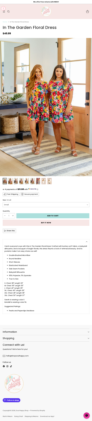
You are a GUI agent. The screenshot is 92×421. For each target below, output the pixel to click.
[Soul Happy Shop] (46, 11)
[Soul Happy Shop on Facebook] (3, 366)
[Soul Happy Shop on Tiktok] (11, 366)
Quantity (6, 211)
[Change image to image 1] (5, 181)
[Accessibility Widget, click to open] (3, 8)
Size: (7, 200)
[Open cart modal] (87, 11)
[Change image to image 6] (32, 181)
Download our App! (47, 416)
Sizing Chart (18, 416)
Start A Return (7, 416)
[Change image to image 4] (21, 181)
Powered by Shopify (37, 410)
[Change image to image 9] (49, 181)
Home (5, 22)
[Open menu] (4, 11)
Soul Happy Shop (22, 410)
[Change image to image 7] (38, 181)
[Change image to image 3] (16, 181)
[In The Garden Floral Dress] (46, 107)
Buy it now (46, 223)
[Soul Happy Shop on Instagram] (7, 366)
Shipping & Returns (31, 416)
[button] (46, 189)
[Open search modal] (8, 11)
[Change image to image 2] (10, 181)
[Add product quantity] (13, 215)
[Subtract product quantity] (5, 215)
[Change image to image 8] (43, 181)
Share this (11, 231)
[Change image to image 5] (27, 181)
